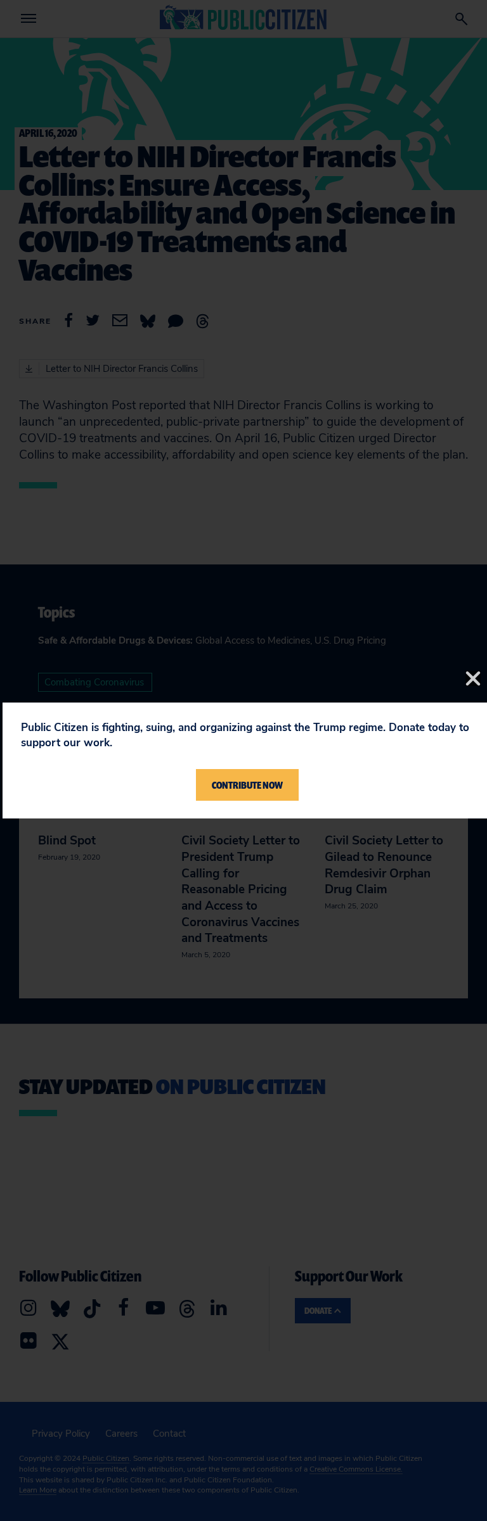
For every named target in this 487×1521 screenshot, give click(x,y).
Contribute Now (247, 785)
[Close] (473, 678)
